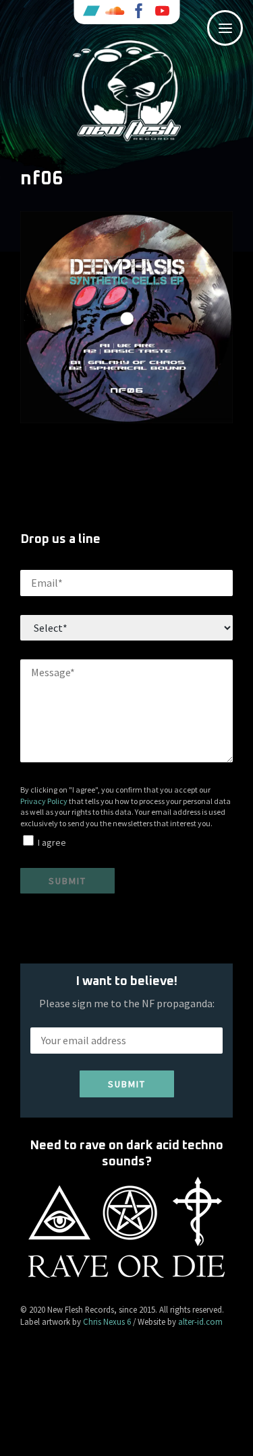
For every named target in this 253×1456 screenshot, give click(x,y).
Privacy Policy (43, 801)
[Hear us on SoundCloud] (114, 12)
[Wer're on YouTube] (162, 12)
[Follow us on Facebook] (138, 12)
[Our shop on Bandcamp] (91, 12)
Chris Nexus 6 (107, 1321)
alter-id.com (200, 1321)
